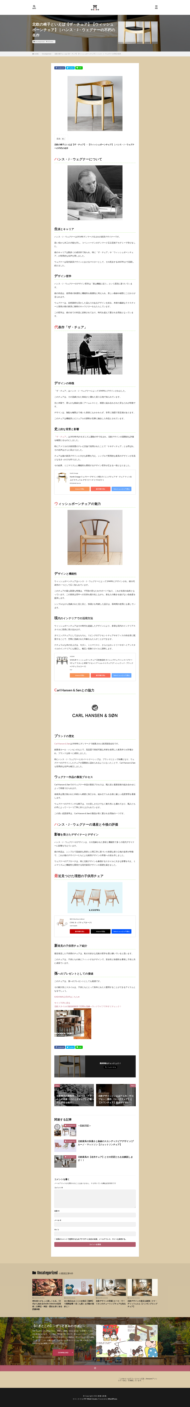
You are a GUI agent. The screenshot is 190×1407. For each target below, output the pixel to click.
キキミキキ (102, 1396)
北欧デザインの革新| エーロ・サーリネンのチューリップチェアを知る (111, 1302)
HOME (36, 54)
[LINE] (79, 67)
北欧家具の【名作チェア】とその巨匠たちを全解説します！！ (105, 1158)
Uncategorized (40, 41)
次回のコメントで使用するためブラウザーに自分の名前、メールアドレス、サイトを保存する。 (91, 1239)
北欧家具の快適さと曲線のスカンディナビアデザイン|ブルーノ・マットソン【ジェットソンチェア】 (106, 1143)
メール (57, 1220)
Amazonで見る (79, 489)
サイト (56, 1229)
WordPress (112, 1399)
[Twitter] (70, 67)
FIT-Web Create (90, 1399)
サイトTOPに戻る (62, 1003)
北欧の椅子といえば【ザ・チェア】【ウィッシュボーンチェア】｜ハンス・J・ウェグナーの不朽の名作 (88, 54)
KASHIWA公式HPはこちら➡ (66, 997)
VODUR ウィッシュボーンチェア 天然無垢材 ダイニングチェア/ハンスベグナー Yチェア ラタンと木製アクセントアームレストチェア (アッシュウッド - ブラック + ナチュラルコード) (102, 663)
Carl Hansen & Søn (62, 744)
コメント (58, 1187)
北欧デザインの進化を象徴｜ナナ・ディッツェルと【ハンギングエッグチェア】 (142, 1304)
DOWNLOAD (63, 1353)
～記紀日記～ (84, 1125)
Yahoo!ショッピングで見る (121, 489)
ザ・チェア (61, 437)
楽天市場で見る (100, 489)
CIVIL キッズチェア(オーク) (80, 922)
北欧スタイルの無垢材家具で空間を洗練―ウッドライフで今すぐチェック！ (88, 1006)
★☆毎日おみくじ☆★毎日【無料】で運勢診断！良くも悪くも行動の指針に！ (79, 1304)
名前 (57, 1211)
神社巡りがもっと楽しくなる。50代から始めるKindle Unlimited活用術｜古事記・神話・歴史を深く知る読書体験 (47, 1305)
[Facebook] (59, 67)
